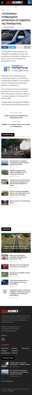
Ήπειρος (8, 10)
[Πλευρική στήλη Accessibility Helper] (30, 2)
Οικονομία (15, 350)
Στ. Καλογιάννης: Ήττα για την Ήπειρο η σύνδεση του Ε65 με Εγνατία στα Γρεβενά (16, 247)
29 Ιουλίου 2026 (14, 286)
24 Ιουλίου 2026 (14, 297)
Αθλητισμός (5, 348)
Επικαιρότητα (5, 353)
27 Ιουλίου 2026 (7, 250)
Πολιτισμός (25, 348)
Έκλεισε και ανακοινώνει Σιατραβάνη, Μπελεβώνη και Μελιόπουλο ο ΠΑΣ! (18, 257)
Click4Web (10, 390)
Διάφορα (4, 350)
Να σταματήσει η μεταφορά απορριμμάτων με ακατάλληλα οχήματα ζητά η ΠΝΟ (19, 162)
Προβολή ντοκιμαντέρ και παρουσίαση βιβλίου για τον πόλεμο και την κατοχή (18, 172)
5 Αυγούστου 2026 (15, 269)
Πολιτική (14, 353)
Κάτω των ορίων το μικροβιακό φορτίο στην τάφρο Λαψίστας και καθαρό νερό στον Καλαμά (20, 193)
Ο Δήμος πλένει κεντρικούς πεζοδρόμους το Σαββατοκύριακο (13, 153)
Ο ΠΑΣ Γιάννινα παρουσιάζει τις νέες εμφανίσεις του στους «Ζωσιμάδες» (19, 282)
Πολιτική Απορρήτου (7, 381)
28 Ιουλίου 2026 (14, 261)
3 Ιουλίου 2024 (20, 27)
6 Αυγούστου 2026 (15, 276)
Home (2, 10)
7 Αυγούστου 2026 (7, 156)
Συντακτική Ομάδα (9, 27)
